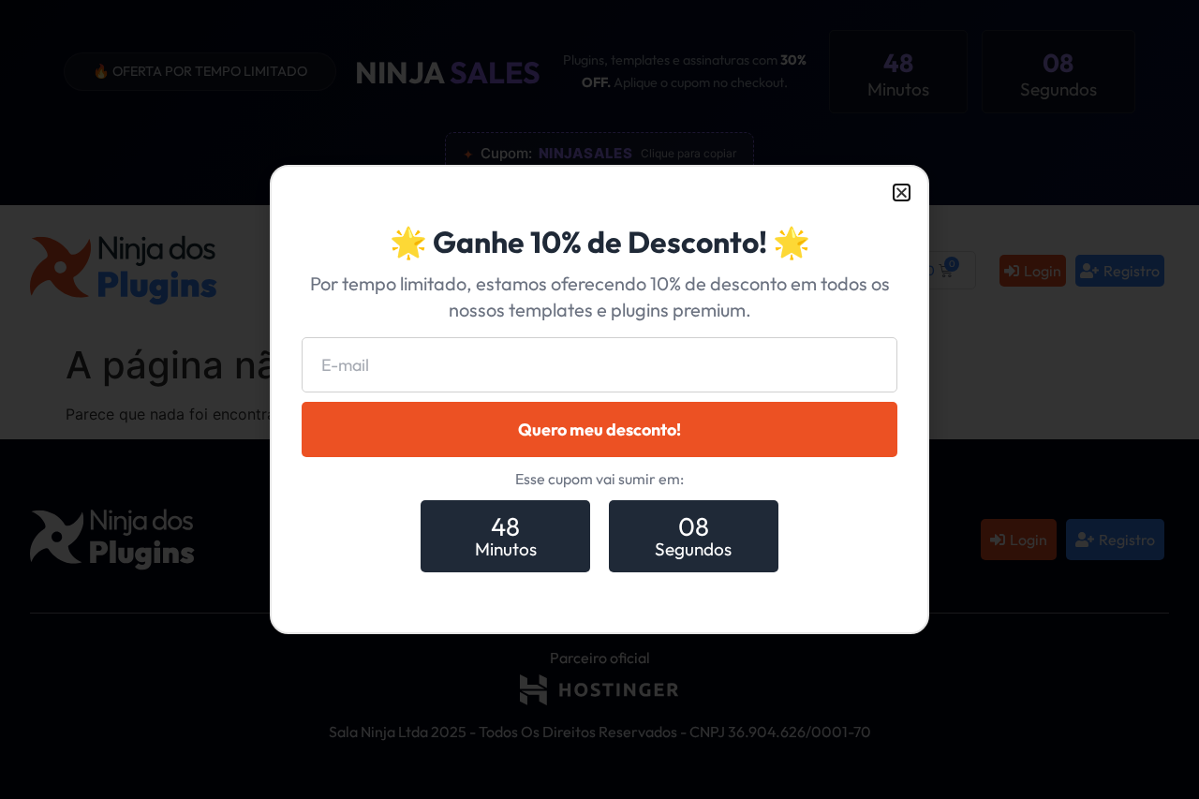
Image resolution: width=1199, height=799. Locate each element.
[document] (599, 399)
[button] (902, 192)
